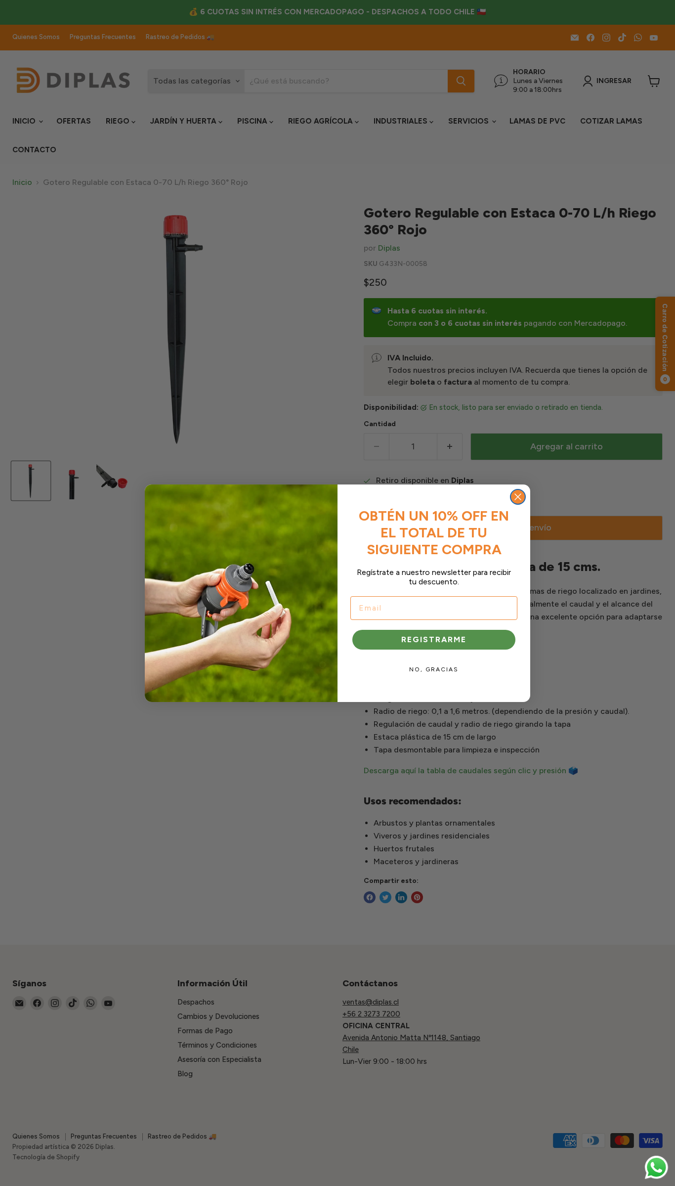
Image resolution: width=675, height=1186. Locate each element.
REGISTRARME (433, 639)
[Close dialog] (517, 496)
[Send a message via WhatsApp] (656, 1167)
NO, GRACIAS (434, 669)
